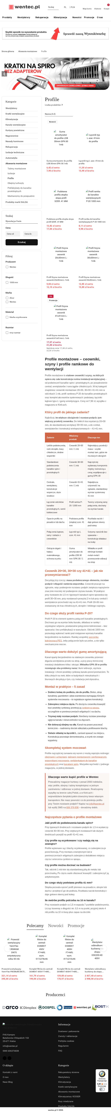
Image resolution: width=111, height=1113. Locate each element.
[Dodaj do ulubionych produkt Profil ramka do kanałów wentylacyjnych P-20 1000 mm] (105, 180)
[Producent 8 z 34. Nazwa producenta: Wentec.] (64, 1008)
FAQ (60, 1050)
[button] (107, 18)
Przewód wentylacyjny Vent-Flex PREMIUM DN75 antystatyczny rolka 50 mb (13, 970)
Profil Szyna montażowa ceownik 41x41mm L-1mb (58, 336)
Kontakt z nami (10, 1072)
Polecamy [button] (35, 925)
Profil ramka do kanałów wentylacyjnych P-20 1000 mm (92, 220)
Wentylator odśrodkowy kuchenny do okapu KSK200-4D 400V (95, 970)
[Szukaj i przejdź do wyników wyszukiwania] (57, 7)
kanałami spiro (71, 764)
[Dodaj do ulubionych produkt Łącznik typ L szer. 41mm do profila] (105, 122)
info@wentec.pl (96, 804)
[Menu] (106, 1070)
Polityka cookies (66, 1041)
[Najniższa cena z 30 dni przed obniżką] (75, 348)
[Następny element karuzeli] (108, 1007)
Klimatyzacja (64, 1082)
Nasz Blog (8, 1082)
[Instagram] (9, 1058)
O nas (5, 1077)
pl (65, 7)
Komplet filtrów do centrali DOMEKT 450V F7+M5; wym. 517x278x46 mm (41, 970)
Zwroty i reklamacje (67, 1036)
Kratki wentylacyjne (67, 1087)
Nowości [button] (55, 925)
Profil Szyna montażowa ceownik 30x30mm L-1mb (90, 278)
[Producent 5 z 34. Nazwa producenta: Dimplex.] (11, 1008)
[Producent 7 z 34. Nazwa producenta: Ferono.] (47, 1008)
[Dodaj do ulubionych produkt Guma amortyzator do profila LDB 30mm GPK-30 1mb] (72, 122)
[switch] (102, 1089)
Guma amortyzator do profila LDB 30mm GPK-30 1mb (59, 162)
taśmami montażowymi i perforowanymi (87, 757)
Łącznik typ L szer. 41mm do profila (91, 162)
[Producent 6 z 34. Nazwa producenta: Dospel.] (29, 1008)
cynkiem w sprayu (90, 708)
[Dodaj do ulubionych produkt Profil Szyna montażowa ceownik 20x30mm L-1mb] (72, 238)
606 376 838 (72, 807)
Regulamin (63, 1046)
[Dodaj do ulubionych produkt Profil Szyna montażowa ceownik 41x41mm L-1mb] (72, 297)
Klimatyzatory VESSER (69, 1096)
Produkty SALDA (66, 1106)
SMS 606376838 (11, 1051)
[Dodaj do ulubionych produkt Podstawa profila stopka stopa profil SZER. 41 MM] (72, 180)
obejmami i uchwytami (56, 757)
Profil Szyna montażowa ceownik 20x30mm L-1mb (58, 278)
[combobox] (59, 114)
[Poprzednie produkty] (8, 948)
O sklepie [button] (8, 1065)
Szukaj (22, 242)
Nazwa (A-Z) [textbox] (50, 114)
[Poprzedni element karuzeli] (3, 1007)
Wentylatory (64, 1077)
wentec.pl (52, 1110)
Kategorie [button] (63, 1065)
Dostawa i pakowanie (68, 1031)
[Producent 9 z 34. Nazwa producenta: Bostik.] (82, 1008)
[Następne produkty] (103, 948)
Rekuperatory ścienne (68, 1072)
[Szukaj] (37, 222)
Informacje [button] (64, 1024)
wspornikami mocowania (57, 760)
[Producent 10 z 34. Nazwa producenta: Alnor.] (100, 1008)
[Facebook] (4, 1058)
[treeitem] (22, 108)
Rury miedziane (65, 1101)
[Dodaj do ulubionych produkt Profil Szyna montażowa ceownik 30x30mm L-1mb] (105, 238)
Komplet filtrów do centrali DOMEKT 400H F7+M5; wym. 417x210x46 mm (68, 970)
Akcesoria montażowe (69, 1091)
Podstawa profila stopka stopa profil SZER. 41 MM (60, 220)
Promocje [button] (76, 925)
